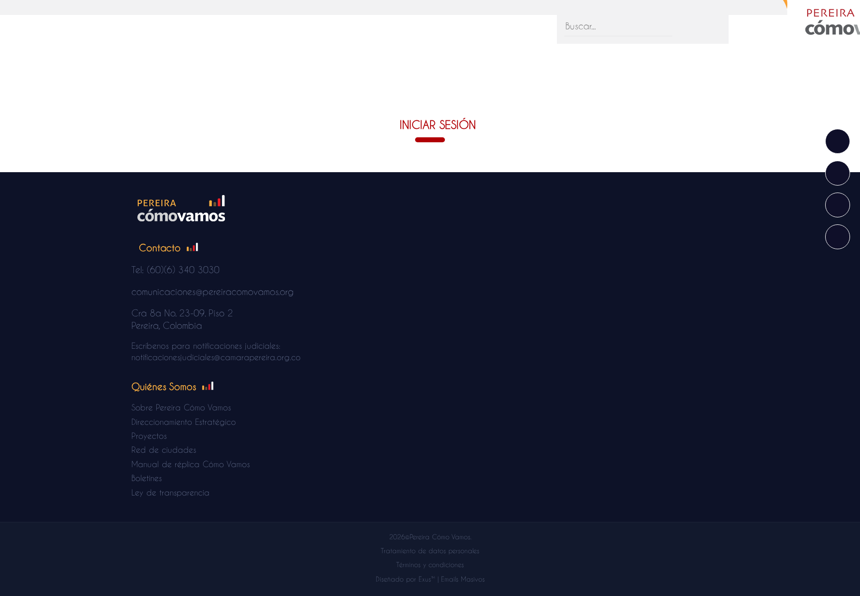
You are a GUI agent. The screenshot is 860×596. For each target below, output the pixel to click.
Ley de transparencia (170, 492)
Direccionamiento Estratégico (183, 421)
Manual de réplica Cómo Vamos (190, 464)
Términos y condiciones (430, 564)
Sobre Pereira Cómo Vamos (181, 407)
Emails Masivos (463, 579)
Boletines (146, 478)
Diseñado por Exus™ (405, 579)
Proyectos (149, 435)
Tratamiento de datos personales (430, 550)
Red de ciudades (163, 449)
